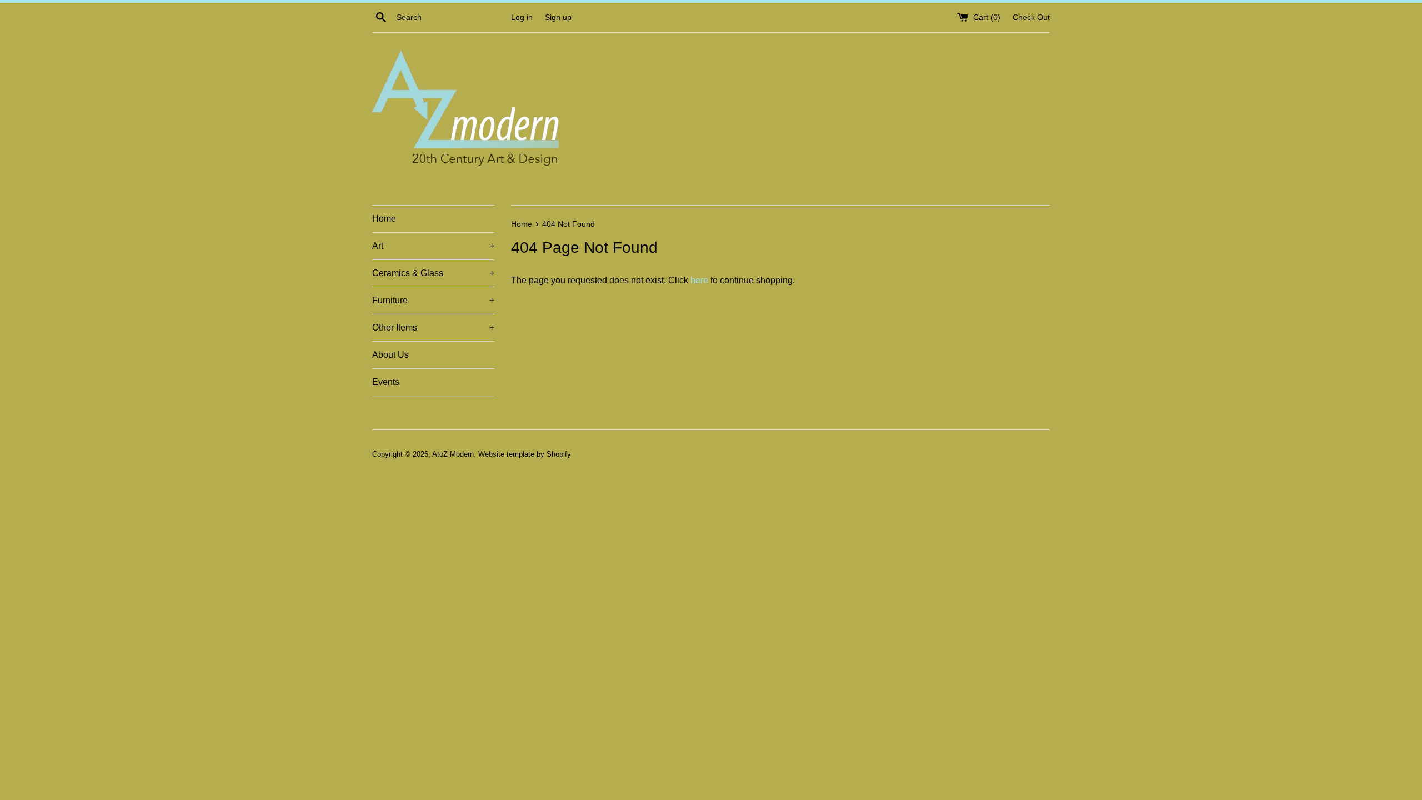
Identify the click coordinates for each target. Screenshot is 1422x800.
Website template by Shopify (524, 454)
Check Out (1031, 17)
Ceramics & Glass (433, 273)
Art (433, 246)
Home (384, 218)
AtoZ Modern (453, 454)
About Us (390, 354)
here (699, 280)
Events (385, 382)
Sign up (558, 17)
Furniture (433, 300)
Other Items (433, 327)
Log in (522, 17)
